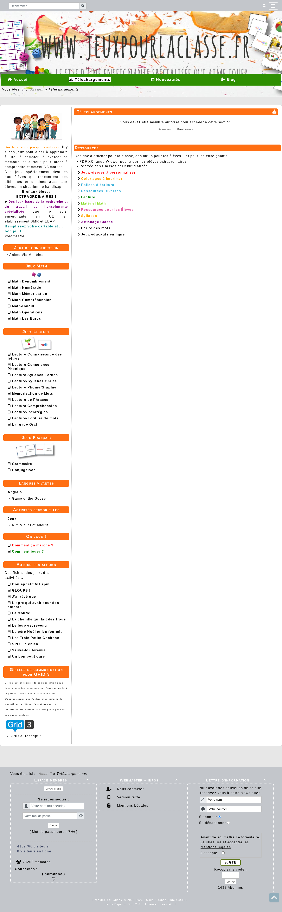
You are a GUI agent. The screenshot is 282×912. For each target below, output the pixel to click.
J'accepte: (211, 853)
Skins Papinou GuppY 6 (124, 904)
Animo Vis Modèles (26, 255)
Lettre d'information (236, 780)
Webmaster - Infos (149, 780)
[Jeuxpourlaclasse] (141, 29)
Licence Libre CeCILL (160, 904)
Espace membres (61, 780)
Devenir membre (185, 129)
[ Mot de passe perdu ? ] (53, 831)
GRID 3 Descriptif (25, 736)
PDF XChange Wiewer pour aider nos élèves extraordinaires (133, 161)
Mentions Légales (132, 805)
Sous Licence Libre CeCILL (167, 899)
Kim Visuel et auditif (30, 525)
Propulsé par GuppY (108, 899)
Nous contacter (130, 789)
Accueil (37, 89)
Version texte (128, 797)
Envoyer (53, 825)
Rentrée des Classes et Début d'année (113, 166)
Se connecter (165, 129)
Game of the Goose (29, 498)
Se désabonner (212, 823)
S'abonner (208, 817)
